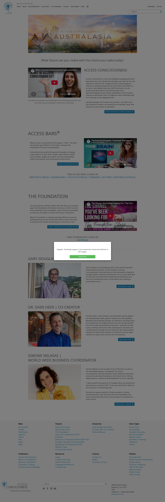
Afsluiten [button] (82, 257)
